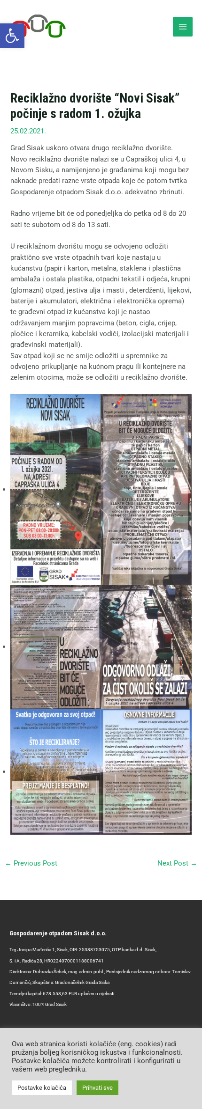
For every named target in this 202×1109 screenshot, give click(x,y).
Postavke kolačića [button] (41, 1087)
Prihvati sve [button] (97, 1087)
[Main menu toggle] (183, 27)
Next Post (177, 863)
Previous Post (31, 863)
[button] (12, 35)
